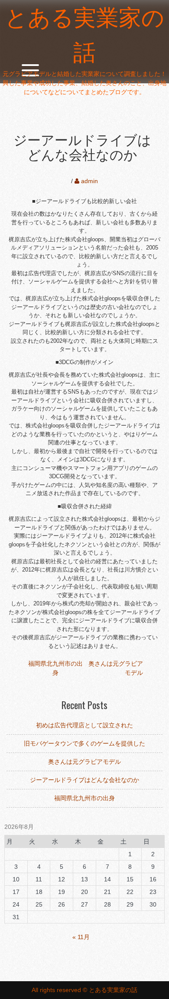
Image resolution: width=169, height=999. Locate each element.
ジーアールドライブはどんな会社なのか (84, 779)
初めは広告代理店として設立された (84, 725)
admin (89, 180)
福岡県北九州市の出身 (84, 798)
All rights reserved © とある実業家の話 (84, 989)
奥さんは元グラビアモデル (84, 761)
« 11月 (81, 936)
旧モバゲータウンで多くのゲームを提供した (84, 743)
